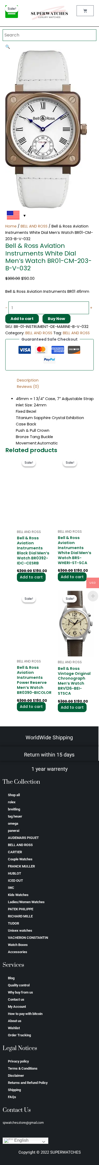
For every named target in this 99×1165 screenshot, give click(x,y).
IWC (11, 888)
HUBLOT (14, 873)
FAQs (12, 1097)
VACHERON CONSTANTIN (28, 938)
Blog (11, 978)
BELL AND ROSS (34, 226)
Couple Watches (20, 859)
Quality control (19, 985)
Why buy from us (20, 992)
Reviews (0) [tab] (28, 386)
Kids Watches (18, 895)
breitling (14, 809)
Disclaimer (16, 1076)
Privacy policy (18, 1061)
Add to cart (22, 318)
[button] (7, 46)
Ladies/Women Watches (26, 902)
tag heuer (15, 816)
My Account (17, 1007)
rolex (12, 802)
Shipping (14, 1090)
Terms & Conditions (22, 1068)
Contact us (16, 999)
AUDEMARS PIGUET (23, 838)
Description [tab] (28, 380)
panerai (13, 831)
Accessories (17, 952)
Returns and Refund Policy (28, 1083)
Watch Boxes (18, 945)
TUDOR (13, 923)
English (21, 1140)
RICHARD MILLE (20, 916)
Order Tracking (19, 1035)
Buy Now (56, 318)
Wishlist (14, 1028)
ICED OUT (15, 881)
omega (13, 823)
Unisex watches (20, 930)
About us (14, 1021)
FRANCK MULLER (21, 866)
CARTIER (15, 852)
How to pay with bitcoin (25, 1014)
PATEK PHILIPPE (20, 909)
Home (11, 226)
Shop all (14, 795)
